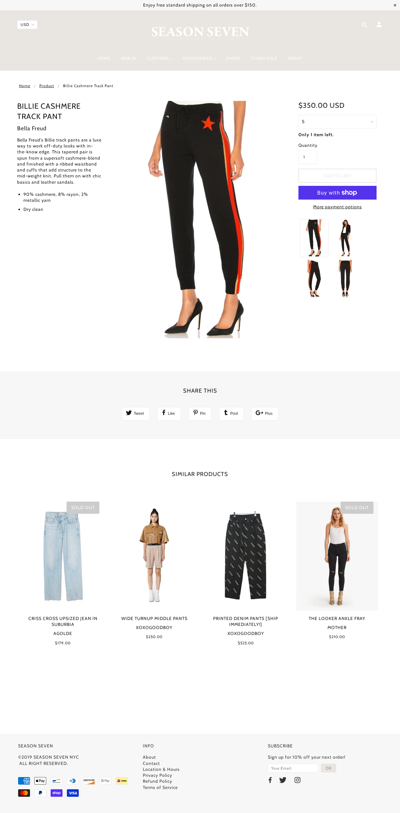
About (149, 757)
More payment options (337, 207)
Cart (377, 58)
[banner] (200, 32)
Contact (151, 763)
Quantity (307, 145)
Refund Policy (157, 781)
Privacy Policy (157, 775)
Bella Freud (32, 128)
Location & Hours (161, 769)
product (46, 85)
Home (24, 85)
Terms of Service (160, 787)
